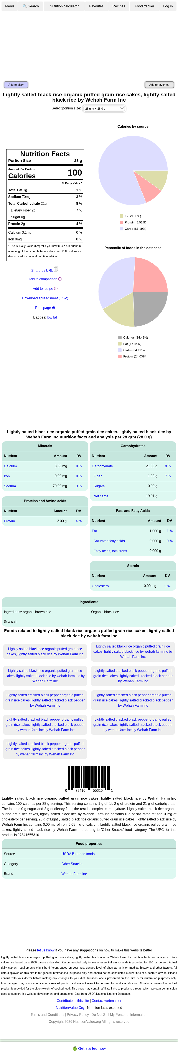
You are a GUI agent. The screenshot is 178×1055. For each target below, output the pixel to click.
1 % (170, 531)
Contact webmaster (106, 1001)
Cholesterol (101, 586)
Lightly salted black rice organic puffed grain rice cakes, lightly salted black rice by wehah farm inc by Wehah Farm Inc (133, 651)
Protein (9, 521)
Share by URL (42, 270)
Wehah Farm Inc (74, 874)
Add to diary (16, 84)
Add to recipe (43, 288)
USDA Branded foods (78, 854)
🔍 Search (31, 6)
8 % (168, 466)
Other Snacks (71, 864)
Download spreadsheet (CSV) (45, 298)
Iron (7, 476)
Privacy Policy (78, 1014)
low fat (52, 317)
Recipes (118, 6)
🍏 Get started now (89, 1048)
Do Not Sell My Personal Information (119, 1014)
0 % (79, 466)
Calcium (10, 466)
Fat (94, 531)
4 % (79, 521)
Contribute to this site (73, 1001)
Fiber (98, 476)
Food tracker (144, 6)
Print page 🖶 (45, 308)
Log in (168, 6)
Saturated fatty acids (109, 541)
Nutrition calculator (64, 6)
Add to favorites (159, 84)
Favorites (96, 6)
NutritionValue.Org (70, 1008)
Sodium (10, 486)
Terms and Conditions (47, 1014)
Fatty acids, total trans (110, 551)
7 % (168, 476)
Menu (9, 6)
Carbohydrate (102, 466)
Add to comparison (42, 279)
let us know (45, 950)
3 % (79, 486)
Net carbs (101, 496)
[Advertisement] (89, 44)
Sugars (99, 486)
